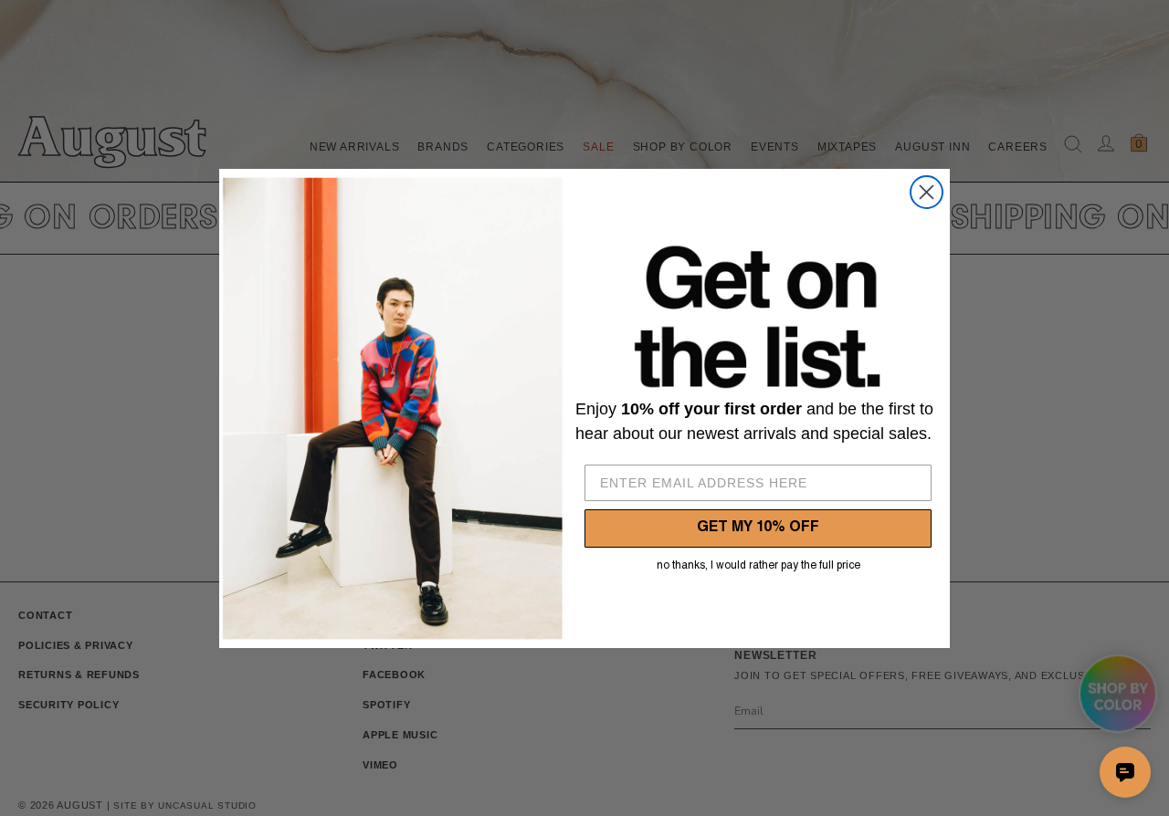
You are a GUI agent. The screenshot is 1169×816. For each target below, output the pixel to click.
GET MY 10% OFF (758, 528)
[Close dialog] (927, 192)
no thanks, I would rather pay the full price (758, 565)
